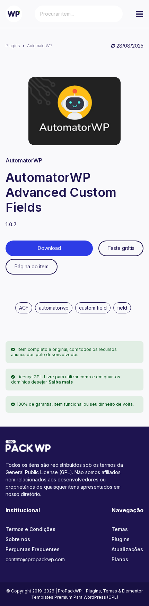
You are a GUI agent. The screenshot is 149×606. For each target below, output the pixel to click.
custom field (93, 308)
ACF (23, 308)
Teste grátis (120, 248)
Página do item (32, 266)
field (122, 308)
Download (49, 248)
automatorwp (54, 308)
